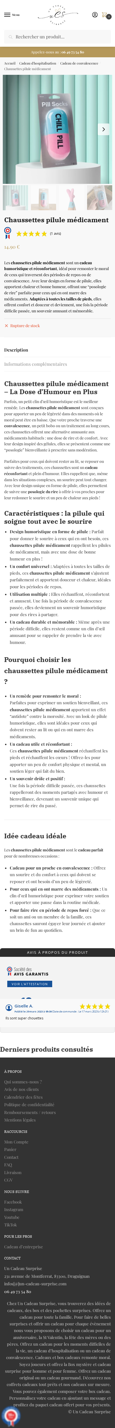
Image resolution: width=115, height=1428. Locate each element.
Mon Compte (16, 1142)
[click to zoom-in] (57, 129)
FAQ (8, 1164)
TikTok (10, 1224)
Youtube (12, 1217)
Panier (10, 1149)
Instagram (13, 1209)
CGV (8, 1180)
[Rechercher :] (57, 36)
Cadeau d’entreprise (23, 1246)
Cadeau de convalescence (79, 63)
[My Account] (95, 15)
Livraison (12, 1172)
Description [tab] (16, 350)
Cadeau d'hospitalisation (37, 63)
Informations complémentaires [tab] (35, 364)
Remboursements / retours (30, 1112)
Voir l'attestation (30, 984)
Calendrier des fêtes (23, 1097)
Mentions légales (20, 1120)
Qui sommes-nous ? (23, 1081)
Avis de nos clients (21, 1089)
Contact (11, 1157)
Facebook (13, 1202)
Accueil (9, 63)
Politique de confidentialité (29, 1104)
